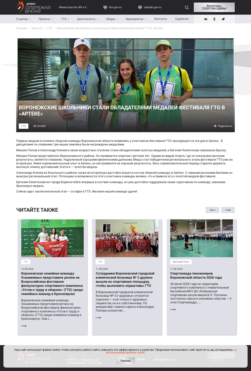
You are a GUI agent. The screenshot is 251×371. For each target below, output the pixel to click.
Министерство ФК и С (73, 7)
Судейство (182, 18)
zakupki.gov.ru (152, 7)
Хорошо (126, 360)
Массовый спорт (179, 262)
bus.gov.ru (115, 7)
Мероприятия (134, 19)
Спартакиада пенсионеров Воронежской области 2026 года (195, 275)
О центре (22, 19)
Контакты (160, 18)
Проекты (44, 19)
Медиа (110, 19)
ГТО (63, 19)
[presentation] (212, 210)
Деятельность (86, 19)
